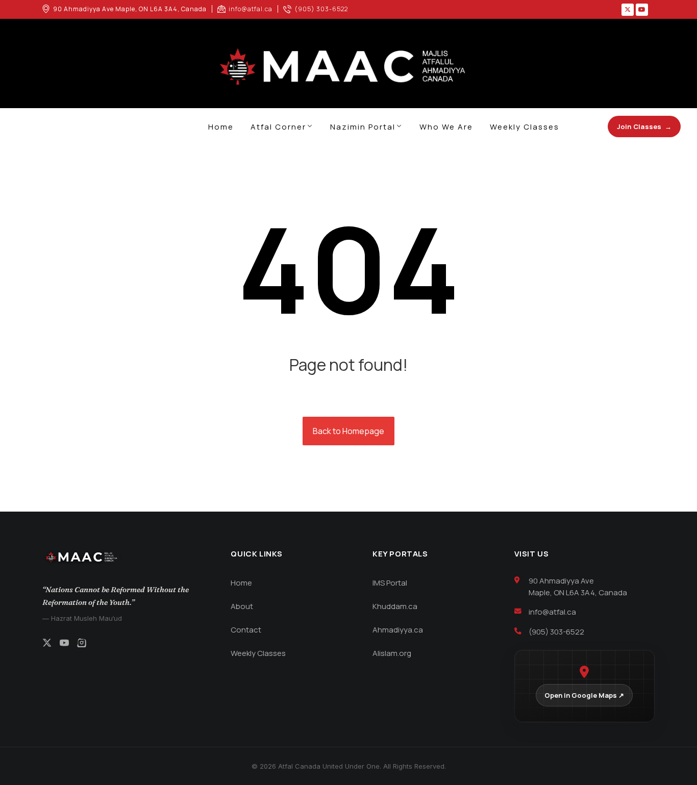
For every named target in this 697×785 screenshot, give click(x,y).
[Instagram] (81, 644)
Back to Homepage (348, 431)
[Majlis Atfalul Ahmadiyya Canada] (348, 67)
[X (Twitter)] (47, 644)
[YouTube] (64, 644)
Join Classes (644, 126)
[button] (627, 10)
